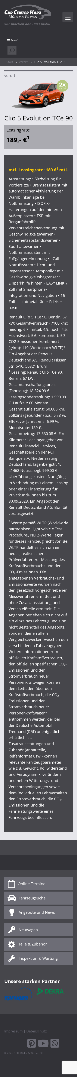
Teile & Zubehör (33, 944)
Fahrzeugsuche (32, 898)
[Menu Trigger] (67, 17)
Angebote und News (37, 912)
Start (9, 62)
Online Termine (31, 883)
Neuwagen (28, 929)
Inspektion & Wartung (38, 958)
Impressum (13, 1031)
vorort (23, 62)
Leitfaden (26, 688)
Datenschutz (36, 1031)
